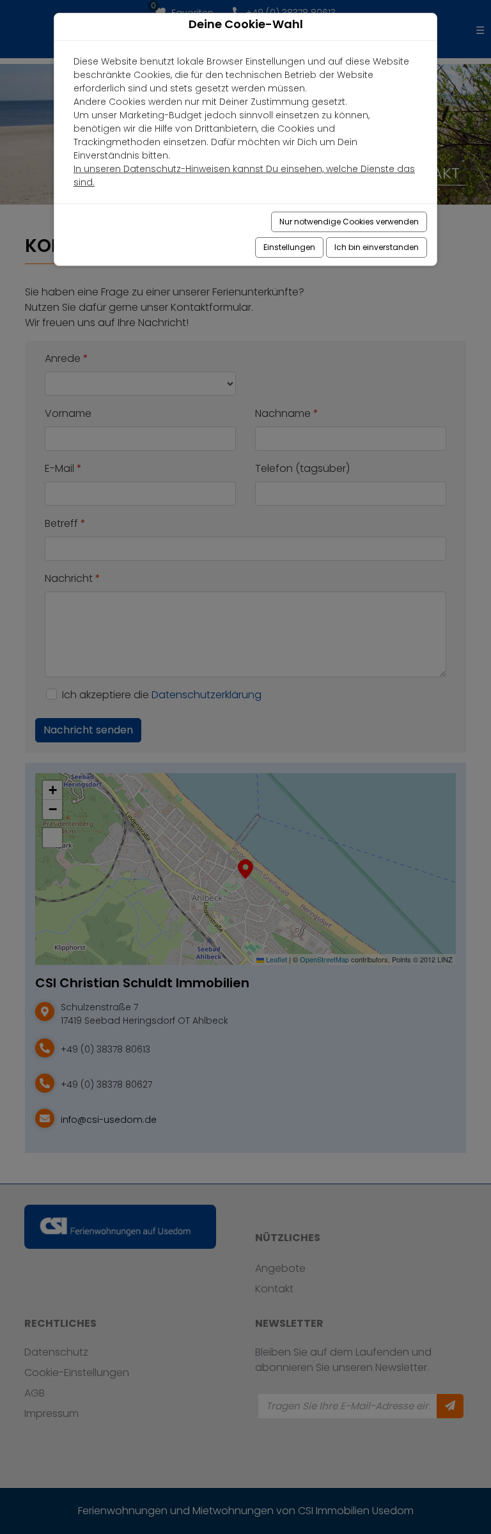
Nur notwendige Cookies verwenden (349, 221)
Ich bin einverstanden (376, 247)
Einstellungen (289, 247)
